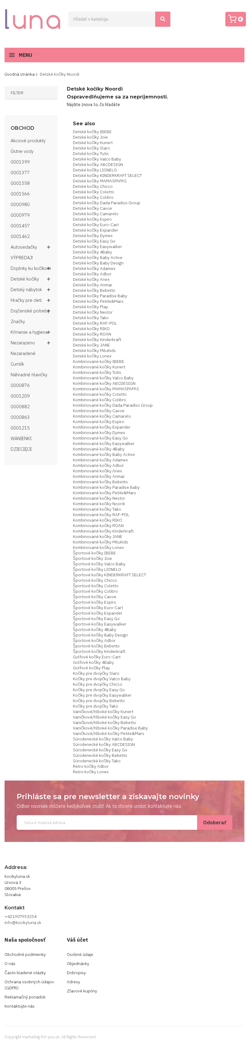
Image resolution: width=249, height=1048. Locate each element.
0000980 (20, 204)
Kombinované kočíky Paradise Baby (106, 487)
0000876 (20, 385)
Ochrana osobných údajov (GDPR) (29, 985)
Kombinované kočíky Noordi (99, 503)
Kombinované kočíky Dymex (99, 432)
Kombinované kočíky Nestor (99, 498)
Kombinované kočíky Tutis (97, 372)
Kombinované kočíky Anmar (99, 476)
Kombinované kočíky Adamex (100, 460)
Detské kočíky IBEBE (92, 131)
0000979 (20, 215)
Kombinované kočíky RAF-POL (101, 514)
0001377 (20, 172)
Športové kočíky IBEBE (94, 553)
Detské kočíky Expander (95, 230)
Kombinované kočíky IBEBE (98, 361)
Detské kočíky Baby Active (97, 257)
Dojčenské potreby (30, 311)
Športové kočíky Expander (97, 613)
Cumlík (17, 364)
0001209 (20, 396)
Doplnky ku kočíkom (31, 268)
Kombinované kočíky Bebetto (100, 481)
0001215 (20, 428)
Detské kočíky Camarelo (95, 213)
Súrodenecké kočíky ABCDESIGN (104, 744)
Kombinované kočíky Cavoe (98, 410)
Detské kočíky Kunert (93, 142)
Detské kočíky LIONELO (95, 170)
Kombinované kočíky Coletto (100, 394)
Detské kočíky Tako (91, 317)
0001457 (20, 226)
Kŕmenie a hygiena (29, 332)
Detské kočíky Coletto (93, 192)
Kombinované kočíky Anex (97, 471)
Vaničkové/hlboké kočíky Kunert (103, 711)
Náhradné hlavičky (29, 374)
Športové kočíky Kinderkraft (99, 651)
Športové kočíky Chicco (95, 580)
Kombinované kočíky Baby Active (104, 454)
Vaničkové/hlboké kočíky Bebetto (104, 722)
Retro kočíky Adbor (91, 766)
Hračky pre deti (26, 300)
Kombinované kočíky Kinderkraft (103, 531)
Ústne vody (22, 151)
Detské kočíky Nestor (93, 312)
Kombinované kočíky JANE (97, 536)
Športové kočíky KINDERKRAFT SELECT (109, 574)
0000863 (20, 417)
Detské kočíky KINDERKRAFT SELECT (107, 175)
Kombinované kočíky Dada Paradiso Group (113, 405)
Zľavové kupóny (82, 991)
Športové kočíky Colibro (95, 591)
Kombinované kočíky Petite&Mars (104, 492)
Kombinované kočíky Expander (102, 427)
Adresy (73, 981)
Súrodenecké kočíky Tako (97, 761)
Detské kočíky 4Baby (92, 252)
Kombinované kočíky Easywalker (104, 443)
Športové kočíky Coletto (95, 585)
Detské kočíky (25, 279)
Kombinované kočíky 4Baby (98, 449)
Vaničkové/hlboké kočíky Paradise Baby (110, 728)
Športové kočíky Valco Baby (99, 564)
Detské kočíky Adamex (94, 268)
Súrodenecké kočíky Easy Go (100, 750)
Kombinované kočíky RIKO (97, 520)
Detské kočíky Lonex (92, 356)
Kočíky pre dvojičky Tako (95, 706)
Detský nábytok (26, 289)
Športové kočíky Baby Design (100, 635)
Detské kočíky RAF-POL (95, 323)
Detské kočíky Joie (90, 137)
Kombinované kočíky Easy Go (100, 438)
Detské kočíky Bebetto (94, 290)
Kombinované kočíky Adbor (98, 465)
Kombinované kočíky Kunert (99, 367)
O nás (10, 963)
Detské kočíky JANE (91, 345)
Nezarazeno (23, 343)
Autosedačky (24, 247)
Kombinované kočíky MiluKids (100, 542)
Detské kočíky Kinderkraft (97, 339)
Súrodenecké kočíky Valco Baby (103, 739)
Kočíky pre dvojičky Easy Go (99, 689)
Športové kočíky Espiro (94, 602)
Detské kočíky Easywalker (97, 246)
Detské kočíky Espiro (92, 219)
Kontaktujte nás (20, 1006)
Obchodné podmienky (25, 954)
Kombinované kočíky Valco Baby (103, 378)
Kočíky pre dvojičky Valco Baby (102, 678)
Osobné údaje (80, 954)
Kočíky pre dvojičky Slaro (96, 673)
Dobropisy (76, 972)
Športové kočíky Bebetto (96, 646)
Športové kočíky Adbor (94, 640)
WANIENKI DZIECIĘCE (21, 444)
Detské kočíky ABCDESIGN (98, 164)
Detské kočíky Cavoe (92, 208)
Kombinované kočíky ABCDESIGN (104, 383)
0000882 (20, 406)
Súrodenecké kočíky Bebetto (100, 755)
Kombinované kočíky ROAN (98, 525)
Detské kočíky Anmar (92, 285)
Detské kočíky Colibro (93, 197)
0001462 (20, 236)
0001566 (20, 194)
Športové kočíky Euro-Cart (98, 607)
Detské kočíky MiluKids (94, 350)
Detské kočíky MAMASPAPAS (100, 181)
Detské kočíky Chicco (93, 186)
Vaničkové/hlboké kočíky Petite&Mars (108, 733)
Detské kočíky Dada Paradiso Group (106, 202)
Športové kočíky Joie (92, 558)
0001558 (20, 183)
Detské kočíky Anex (91, 279)
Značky (18, 321)
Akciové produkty (28, 140)
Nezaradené (23, 353)
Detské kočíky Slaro (91, 148)
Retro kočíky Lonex (91, 771)
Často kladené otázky (25, 972)
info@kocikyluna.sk (23, 922)
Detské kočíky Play (90, 306)
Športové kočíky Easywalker (99, 624)
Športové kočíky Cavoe (94, 596)
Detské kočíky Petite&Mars (98, 301)
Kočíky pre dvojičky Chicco (97, 684)
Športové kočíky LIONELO (97, 569)
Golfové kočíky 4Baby (93, 662)
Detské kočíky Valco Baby (97, 159)
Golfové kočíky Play (91, 668)
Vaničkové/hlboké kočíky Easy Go (104, 717)
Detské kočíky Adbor (92, 274)
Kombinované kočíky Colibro (99, 399)
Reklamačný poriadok (25, 997)
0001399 (20, 162)
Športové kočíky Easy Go (96, 618)
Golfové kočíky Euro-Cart (97, 657)
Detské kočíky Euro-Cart (96, 224)
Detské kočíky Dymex (93, 235)
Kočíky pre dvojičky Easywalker (102, 695)
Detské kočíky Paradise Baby (100, 295)
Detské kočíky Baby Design (98, 263)
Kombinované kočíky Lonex (98, 547)
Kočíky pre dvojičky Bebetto (99, 700)
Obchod (22, 128)
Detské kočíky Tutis (91, 153)
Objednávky (78, 963)
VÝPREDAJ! (22, 257)
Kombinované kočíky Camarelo (102, 416)
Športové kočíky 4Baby (94, 629)
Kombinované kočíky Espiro (98, 421)
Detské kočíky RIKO (91, 328)
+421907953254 (20, 916)
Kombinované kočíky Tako (97, 509)
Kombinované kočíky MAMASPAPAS (106, 388)
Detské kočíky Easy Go (94, 241)
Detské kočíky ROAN (92, 334)
